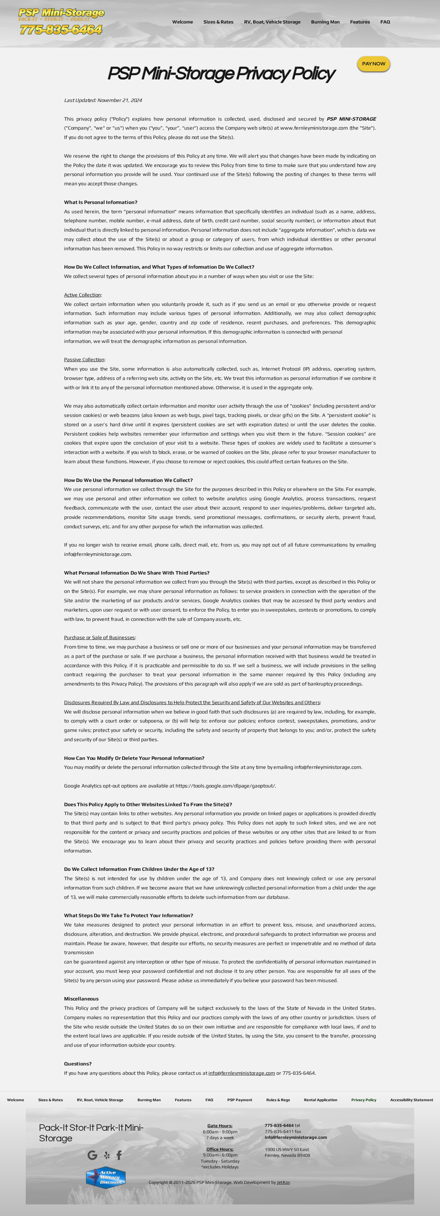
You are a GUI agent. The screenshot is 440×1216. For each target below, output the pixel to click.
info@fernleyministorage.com (97, 554)
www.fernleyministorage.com (314, 128)
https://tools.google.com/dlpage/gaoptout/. (226, 786)
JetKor (283, 1182)
